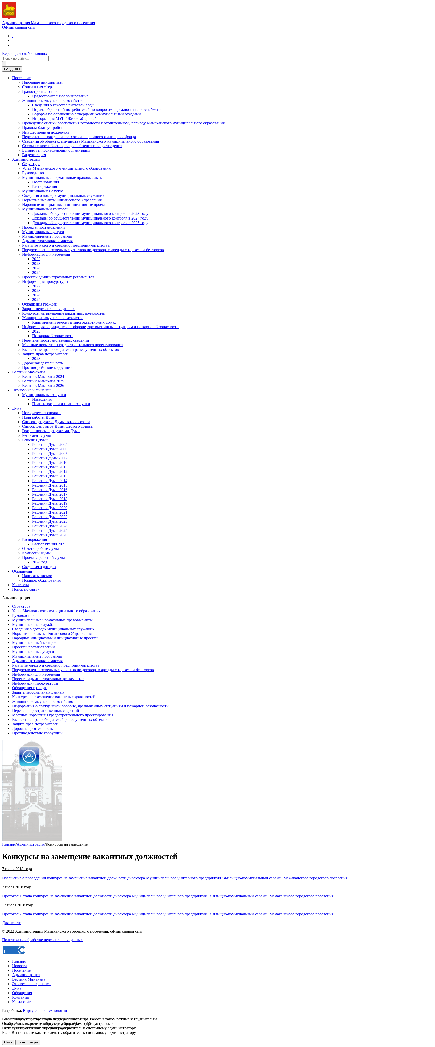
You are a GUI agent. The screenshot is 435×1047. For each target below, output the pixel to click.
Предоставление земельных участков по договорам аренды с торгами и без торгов (93, 250)
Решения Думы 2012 (49, 471)
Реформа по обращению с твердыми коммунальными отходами (86, 114)
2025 (36, 272)
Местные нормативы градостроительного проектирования (72, 345)
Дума (16, 408)
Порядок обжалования (41, 580)
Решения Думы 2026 (49, 535)
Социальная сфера (38, 87)
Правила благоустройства (44, 127)
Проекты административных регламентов (58, 277)
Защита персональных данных (48, 309)
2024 (36, 268)
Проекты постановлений (43, 227)
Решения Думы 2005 (49, 444)
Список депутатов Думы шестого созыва (57, 426)
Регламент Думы (36, 435)
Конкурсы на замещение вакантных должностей (63, 313)
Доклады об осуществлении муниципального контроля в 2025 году (90, 223)
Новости (19, 966)
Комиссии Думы (36, 553)
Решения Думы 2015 (49, 485)
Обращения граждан (39, 304)
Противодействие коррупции (47, 367)
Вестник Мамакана (28, 372)
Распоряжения (44, 186)
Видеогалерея (34, 155)
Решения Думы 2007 (49, 453)
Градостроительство (39, 91)
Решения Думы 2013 (49, 476)
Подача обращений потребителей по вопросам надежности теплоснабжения (97, 109)
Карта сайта (22, 1002)
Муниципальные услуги (43, 232)
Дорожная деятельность (42, 363)
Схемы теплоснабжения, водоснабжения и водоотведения (72, 146)
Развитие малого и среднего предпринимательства (66, 245)
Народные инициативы (42, 82)
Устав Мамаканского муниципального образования (66, 168)
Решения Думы (35, 440)
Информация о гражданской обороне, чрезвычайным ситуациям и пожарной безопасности (100, 327)
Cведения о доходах (39, 566)
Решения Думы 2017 (49, 494)
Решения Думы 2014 (49, 480)
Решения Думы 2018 (49, 499)
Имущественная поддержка (45, 132)
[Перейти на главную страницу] (12, 36)
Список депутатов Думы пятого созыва (56, 422)
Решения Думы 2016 (49, 490)
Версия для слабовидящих (24, 53)
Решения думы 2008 (49, 458)
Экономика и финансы (31, 390)
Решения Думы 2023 (49, 521)
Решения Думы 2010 (49, 462)
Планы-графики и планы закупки (61, 404)
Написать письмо (37, 576)
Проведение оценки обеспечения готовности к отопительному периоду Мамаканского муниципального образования (123, 123)
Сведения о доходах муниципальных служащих (63, 195)
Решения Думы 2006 (49, 449)
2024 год (39, 562)
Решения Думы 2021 (49, 512)
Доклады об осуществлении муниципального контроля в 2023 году (90, 213)
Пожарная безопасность (52, 336)
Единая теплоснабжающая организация (56, 150)
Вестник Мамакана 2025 (43, 381)
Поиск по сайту (25, 589)
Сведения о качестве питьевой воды (63, 105)
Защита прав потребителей (45, 354)
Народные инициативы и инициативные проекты (65, 204)
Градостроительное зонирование (60, 96)
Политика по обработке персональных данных (42, 940)
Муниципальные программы (47, 236)
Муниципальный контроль (45, 209)
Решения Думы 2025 (49, 530)
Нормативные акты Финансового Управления (62, 200)
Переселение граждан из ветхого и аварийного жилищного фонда (79, 137)
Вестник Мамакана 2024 (43, 376)
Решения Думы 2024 (49, 526)
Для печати (11, 923)
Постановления (45, 182)
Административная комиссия (47, 241)
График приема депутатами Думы (51, 431)
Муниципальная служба (43, 191)
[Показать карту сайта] (12, 45)
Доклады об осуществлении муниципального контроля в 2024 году (90, 218)
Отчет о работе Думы (40, 548)
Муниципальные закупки (44, 394)
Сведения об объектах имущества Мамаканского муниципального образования (90, 141)
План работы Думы (39, 417)
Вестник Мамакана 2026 (43, 385)
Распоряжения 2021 (49, 544)
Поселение (21, 78)
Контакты (20, 585)
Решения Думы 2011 (49, 467)
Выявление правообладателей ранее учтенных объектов (70, 349)
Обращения (22, 571)
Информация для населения (46, 254)
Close (8, 1042)
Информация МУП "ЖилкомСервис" (64, 118)
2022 (36, 259)
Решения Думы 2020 (49, 508)
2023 (36, 263)
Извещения (42, 399)
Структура (31, 164)
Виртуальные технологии (45, 1010)
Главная (9, 844)
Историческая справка (41, 413)
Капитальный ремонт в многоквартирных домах (74, 322)
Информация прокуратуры (45, 281)
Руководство (33, 173)
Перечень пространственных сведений (55, 340)
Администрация (26, 159)
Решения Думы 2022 (49, 517)
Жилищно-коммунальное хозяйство (52, 100)
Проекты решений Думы (43, 557)
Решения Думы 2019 (49, 503)
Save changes (27, 1042)
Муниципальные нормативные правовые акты (62, 177)
